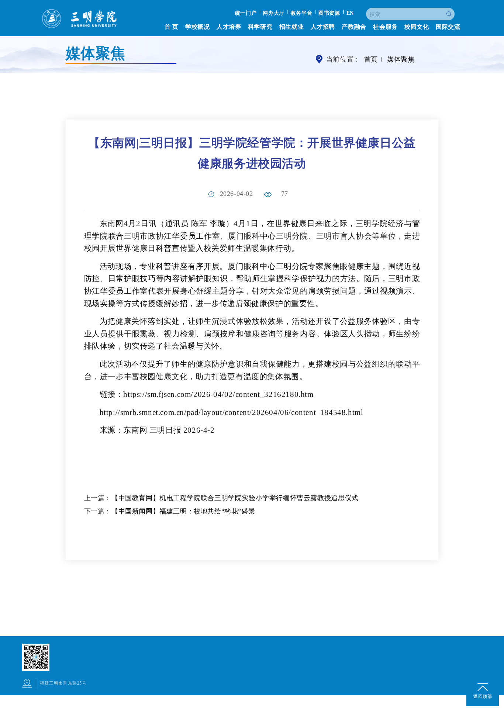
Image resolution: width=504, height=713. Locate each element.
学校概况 (197, 27)
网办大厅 (273, 12)
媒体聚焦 (400, 59)
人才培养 (229, 27)
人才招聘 (323, 27)
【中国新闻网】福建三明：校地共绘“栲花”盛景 (183, 511)
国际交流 (448, 27)
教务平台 (301, 12)
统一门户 (245, 12)
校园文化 (416, 27)
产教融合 (354, 27)
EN (350, 12)
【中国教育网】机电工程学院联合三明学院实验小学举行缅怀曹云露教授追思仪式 (235, 498)
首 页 (172, 27)
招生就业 (291, 27)
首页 (371, 59)
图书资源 (329, 12)
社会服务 (385, 27)
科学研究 (260, 27)
